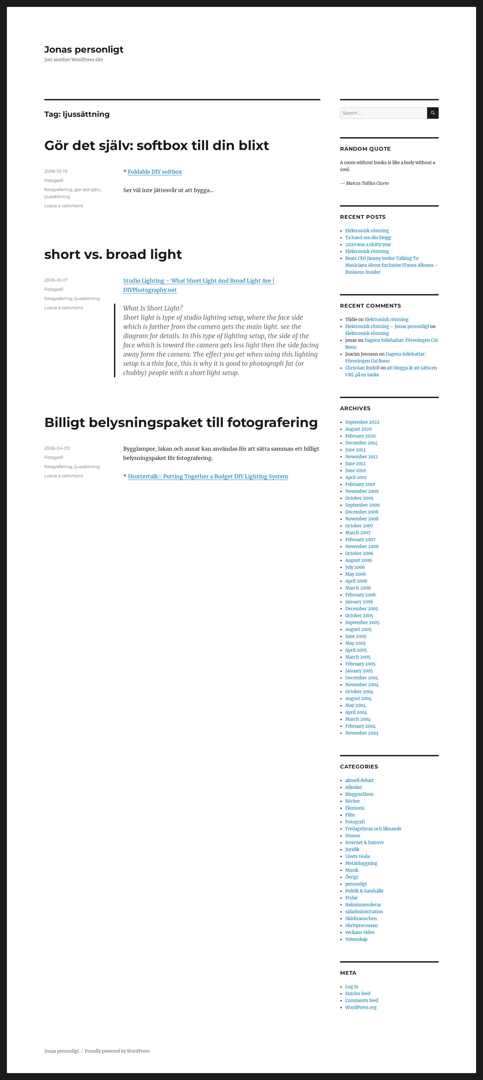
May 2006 (355, 574)
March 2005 (358, 657)
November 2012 (361, 457)
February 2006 (360, 595)
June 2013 (355, 450)
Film (350, 815)
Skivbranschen (361, 918)
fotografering (58, 189)
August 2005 (358, 629)
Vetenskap (356, 939)
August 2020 (358, 429)
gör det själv (87, 189)
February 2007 (360, 539)
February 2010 (360, 484)
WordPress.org (361, 1007)
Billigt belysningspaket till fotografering (181, 422)
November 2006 (362, 546)
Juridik (352, 849)
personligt (356, 884)
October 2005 (359, 615)
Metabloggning (361, 863)
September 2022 (362, 422)
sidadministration (364, 912)
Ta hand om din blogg (368, 237)
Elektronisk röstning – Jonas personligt (387, 326)
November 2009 (362, 491)
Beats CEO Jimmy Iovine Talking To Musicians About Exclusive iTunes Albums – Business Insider (391, 265)
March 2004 (358, 719)
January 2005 (359, 671)
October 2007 (359, 526)
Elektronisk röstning (367, 231)
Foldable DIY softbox (155, 171)
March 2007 (358, 533)
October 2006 (359, 553)
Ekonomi (354, 808)
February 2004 (360, 726)
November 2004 (362, 685)
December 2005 (361, 609)
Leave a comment (63, 205)
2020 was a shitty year (368, 244)
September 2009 (362, 505)
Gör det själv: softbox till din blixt (156, 145)
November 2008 (362, 519)
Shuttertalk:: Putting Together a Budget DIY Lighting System (208, 476)
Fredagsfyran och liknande (373, 829)
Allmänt (353, 787)
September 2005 (362, 622)
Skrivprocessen (361, 925)
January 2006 (359, 602)
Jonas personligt (84, 49)
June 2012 (355, 463)
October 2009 (359, 498)
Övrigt (351, 877)
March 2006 (358, 588)
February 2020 (360, 436)
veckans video (360, 932)
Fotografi (53, 180)
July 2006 (355, 567)
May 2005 (355, 643)
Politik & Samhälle (364, 891)
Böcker (352, 801)
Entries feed (357, 993)
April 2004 (356, 712)
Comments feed (361, 1000)
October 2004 (359, 691)
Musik (351, 870)
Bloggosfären (359, 794)
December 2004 (361, 678)
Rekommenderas (363, 905)
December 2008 (361, 512)
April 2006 (356, 581)
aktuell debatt (359, 780)
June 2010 (355, 470)
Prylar (351, 898)
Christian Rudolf (362, 368)
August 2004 (358, 698)
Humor (352, 836)
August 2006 (358, 560)
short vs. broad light (113, 254)
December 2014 (361, 443)
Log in (351, 987)
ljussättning (57, 196)
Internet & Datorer (364, 842)
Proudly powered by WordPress (117, 1051)
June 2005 (355, 636)
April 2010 (355, 477)
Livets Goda (357, 856)
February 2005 (360, 664)
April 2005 (356, 650)
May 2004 (355, 705)
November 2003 (361, 733)
